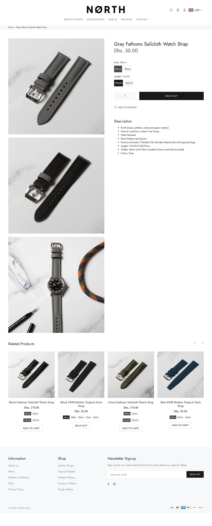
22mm (128, 69)
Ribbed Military (66, 477)
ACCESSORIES (95, 19)
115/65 (118, 83)
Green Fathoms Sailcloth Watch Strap (131, 402)
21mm (88, 417)
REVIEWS (126, 19)
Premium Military (67, 483)
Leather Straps (66, 465)
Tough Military (65, 489)
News (11, 471)
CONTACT (142, 19)
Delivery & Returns (18, 477)
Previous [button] (195, 343)
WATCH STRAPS (73, 19)
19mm (73, 417)
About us (13, 465)
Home (10, 27)
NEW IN (112, 19)
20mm (118, 69)
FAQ (10, 483)
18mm (66, 417)
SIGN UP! (195, 474)
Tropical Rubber (67, 471)
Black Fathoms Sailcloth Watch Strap (31, 402)
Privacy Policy (16, 489)
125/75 (129, 83)
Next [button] (202, 343)
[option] (31, 388)
